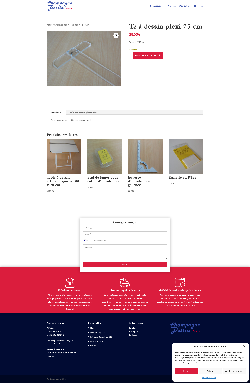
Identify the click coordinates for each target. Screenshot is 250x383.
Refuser (210, 371)
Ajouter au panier (146, 55)
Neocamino (55, 379)
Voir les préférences (234, 371)
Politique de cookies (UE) (101, 337)
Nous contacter (96, 341)
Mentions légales (97, 332)
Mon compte (184, 6)
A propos (172, 6)
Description (56, 112)
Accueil (49, 25)
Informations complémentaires (83, 112)
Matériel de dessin (61, 25)
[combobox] (88, 240)
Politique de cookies (209, 377)
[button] (244, 346)
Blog (92, 328)
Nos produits (155, 6)
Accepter (187, 371)
